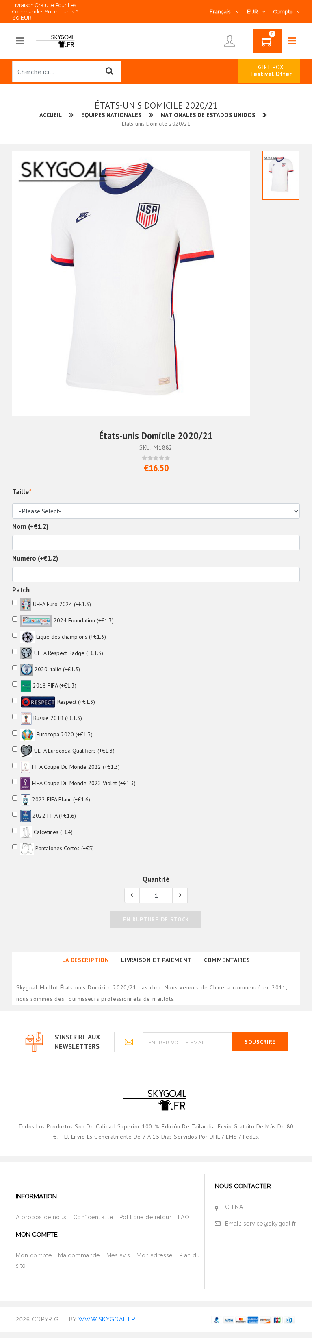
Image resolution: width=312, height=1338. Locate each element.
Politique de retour (145, 1217)
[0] (267, 44)
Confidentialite (93, 1217)
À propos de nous (41, 1217)
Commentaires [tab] (227, 960)
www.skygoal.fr (107, 1319)
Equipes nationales (111, 115)
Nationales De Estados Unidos (208, 115)
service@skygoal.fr (269, 1223)
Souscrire (260, 1042)
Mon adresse (154, 1255)
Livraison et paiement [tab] (156, 960)
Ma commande (79, 1255)
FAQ (183, 1217)
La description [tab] (85, 960)
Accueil (50, 115)
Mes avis (118, 1255)
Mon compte (34, 1255)
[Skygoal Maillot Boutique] (56, 40)
